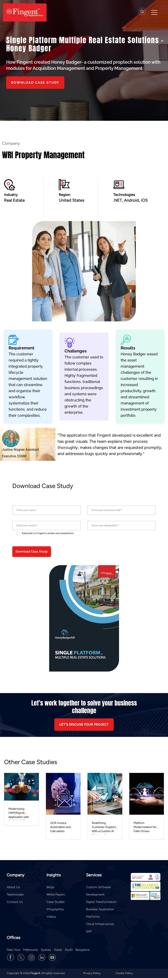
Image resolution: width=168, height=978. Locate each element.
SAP (89, 931)
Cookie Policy (124, 973)
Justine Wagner (13, 450)
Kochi (69, 950)
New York (13, 950)
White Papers (56, 894)
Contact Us (15, 902)
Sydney (46, 950)
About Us (13, 887)
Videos (51, 916)
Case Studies (56, 902)
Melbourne (30, 950)
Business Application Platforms (100, 912)
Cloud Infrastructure (100, 924)
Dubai (58, 950)
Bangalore (82, 950)
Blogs (50, 887)
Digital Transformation (101, 902)
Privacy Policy (92, 973)
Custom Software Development (98, 890)
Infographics (55, 909)
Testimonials (15, 894)
